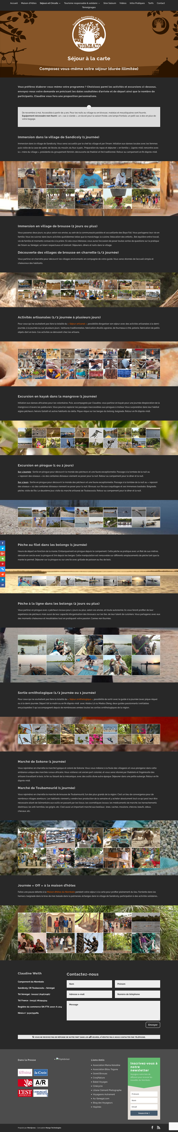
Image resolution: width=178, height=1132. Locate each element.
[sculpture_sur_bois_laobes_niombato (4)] (82, 368)
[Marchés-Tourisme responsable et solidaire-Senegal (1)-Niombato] (117, 867)
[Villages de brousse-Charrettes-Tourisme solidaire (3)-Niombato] (82, 289)
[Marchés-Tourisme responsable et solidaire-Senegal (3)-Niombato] (89, 847)
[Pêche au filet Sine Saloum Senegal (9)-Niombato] (124, 585)
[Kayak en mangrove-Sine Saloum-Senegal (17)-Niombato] (82, 437)
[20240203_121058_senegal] (153, 378)
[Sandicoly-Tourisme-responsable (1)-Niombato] (89, 208)
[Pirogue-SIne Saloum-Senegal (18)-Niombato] (139, 526)
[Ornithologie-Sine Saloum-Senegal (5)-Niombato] (68, 733)
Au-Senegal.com (101, 1098)
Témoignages (89, 8)
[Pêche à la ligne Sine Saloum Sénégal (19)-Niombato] (146, 674)
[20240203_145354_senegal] (82, 378)
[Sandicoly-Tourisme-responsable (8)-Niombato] (117, 208)
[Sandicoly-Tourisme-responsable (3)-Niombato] (89, 187)
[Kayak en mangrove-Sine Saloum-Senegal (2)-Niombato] (153, 447)
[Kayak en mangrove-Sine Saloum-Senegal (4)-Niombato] (124, 447)
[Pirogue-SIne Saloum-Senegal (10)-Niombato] (153, 516)
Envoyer (153, 1024)
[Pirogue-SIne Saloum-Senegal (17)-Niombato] (124, 526)
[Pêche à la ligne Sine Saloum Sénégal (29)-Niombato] (89, 674)
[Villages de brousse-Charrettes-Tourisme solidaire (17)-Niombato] (110, 289)
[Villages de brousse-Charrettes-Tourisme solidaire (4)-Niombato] (124, 289)
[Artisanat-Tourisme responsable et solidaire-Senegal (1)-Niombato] (25, 358)
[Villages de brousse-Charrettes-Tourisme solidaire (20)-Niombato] (139, 299)
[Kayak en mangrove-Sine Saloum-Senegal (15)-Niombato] (110, 437)
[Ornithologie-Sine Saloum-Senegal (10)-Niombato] (25, 733)
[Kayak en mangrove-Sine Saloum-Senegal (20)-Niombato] (39, 437)
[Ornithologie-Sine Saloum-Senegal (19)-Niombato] (53, 743)
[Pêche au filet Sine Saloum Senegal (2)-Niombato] (153, 585)
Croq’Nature (99, 1077)
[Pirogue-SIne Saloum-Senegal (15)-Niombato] (82, 526)
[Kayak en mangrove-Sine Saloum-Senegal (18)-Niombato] (68, 437)
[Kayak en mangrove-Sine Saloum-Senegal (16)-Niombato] (96, 437)
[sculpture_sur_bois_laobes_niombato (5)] (53, 368)
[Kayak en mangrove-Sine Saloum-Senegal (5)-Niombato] (110, 447)
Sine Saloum (109, 3)
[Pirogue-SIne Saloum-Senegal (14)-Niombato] (82, 516)
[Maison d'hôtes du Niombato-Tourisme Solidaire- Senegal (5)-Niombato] (146, 932)
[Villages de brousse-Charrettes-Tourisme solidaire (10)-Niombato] (53, 299)
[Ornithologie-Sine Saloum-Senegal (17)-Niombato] (110, 743)
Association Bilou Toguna (105, 1069)
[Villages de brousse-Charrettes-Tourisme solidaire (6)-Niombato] (39, 299)
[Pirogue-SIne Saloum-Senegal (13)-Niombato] (39, 526)
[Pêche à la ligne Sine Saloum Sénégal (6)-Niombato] (89, 654)
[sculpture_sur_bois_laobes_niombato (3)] (96, 368)
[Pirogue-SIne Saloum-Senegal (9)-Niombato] (124, 516)
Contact (161, 3)
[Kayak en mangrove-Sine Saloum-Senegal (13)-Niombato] (139, 437)
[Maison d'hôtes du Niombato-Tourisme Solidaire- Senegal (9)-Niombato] (117, 952)
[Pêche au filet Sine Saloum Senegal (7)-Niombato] (25, 585)
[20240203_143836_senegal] (110, 378)
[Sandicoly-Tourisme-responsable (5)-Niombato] (32, 208)
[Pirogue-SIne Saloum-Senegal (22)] (53, 526)
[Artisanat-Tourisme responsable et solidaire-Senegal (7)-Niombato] (139, 358)
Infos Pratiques (137, 3)
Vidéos (122, 3)
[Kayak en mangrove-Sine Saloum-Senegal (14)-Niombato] (124, 437)
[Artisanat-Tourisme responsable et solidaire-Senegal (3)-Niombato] (153, 358)
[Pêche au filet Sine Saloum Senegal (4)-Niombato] (68, 585)
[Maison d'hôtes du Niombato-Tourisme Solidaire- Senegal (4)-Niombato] (117, 932)
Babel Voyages (100, 1082)
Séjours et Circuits (49, 3)
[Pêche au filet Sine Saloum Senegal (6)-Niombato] (96, 585)
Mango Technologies (53, 1128)
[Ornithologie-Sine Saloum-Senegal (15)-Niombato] (25, 743)
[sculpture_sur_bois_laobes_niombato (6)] (68, 368)
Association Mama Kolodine (106, 1065)
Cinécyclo (98, 1086)
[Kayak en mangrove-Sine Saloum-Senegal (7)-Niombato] (82, 447)
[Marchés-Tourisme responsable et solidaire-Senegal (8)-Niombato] (60, 867)
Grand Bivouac (100, 1073)
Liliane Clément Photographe (107, 1090)
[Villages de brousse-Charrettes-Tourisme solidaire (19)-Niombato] (25, 299)
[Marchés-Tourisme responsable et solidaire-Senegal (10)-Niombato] (146, 867)
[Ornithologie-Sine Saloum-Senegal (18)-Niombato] (39, 743)
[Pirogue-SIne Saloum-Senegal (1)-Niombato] (25, 516)
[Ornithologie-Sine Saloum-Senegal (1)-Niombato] (68, 743)
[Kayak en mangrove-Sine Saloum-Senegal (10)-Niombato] (39, 447)
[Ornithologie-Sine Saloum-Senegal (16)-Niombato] (124, 733)
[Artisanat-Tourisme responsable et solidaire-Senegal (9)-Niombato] (124, 358)
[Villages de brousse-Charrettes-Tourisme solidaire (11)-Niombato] (25, 289)
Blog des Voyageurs (103, 1102)
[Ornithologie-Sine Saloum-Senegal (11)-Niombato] (39, 733)
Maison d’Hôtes (28, 3)
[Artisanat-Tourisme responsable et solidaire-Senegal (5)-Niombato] (39, 358)
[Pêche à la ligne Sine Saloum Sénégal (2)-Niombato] (32, 654)
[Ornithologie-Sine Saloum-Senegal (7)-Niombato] (96, 733)
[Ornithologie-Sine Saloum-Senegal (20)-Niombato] (139, 743)
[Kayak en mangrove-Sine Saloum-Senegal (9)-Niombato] (53, 447)
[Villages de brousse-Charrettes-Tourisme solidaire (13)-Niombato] (53, 289)
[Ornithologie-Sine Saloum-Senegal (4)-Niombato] (124, 743)
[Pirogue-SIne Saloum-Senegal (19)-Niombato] (96, 526)
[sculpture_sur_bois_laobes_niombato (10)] (153, 368)
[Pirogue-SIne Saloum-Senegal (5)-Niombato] (96, 516)
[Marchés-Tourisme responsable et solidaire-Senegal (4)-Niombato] (117, 847)
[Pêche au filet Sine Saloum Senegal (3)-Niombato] (110, 585)
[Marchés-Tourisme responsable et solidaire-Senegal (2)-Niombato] (60, 847)
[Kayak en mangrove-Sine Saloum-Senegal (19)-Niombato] (53, 437)
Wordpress (31, 1128)
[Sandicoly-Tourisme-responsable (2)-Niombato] (146, 187)
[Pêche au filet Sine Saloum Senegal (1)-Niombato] (53, 585)
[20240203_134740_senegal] (139, 378)
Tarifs (151, 3)
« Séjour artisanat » (77, 324)
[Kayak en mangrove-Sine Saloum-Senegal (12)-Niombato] (153, 437)
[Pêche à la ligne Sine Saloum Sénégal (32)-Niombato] (60, 654)
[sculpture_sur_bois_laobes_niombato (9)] (25, 368)
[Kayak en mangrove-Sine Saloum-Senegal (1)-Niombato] (25, 437)
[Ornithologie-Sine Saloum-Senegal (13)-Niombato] (110, 733)
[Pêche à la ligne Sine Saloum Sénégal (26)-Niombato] (117, 674)
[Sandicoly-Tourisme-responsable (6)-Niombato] (60, 187)
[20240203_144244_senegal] (96, 378)
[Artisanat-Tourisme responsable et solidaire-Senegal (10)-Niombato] (53, 358)
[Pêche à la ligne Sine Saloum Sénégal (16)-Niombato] (146, 654)
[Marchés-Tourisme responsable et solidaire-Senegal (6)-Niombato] (32, 847)
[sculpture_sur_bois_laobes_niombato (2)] (110, 368)
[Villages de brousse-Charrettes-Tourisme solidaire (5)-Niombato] (139, 289)
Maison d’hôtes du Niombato (61, 892)
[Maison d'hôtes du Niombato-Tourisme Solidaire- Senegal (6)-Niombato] (32, 952)
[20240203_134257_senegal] (53, 378)
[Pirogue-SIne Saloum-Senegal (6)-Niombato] (39, 516)
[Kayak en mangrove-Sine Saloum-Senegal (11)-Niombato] (25, 447)
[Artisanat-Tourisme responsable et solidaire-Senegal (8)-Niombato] (68, 358)
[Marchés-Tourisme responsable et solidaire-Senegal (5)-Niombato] (146, 847)
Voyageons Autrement (104, 1094)
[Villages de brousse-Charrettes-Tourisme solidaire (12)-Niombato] (153, 299)
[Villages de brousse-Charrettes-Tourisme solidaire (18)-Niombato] (68, 299)
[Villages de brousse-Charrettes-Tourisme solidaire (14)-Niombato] (153, 289)
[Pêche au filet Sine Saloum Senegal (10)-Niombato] (139, 585)
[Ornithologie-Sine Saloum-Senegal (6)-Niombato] (153, 743)
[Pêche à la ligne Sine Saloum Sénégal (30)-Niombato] (117, 654)
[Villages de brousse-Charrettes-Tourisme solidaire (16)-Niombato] (124, 299)
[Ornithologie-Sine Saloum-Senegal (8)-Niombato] (53, 733)
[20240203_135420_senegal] (124, 378)
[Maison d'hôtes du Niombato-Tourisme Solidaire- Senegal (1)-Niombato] (32, 932)
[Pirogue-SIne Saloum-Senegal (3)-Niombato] (110, 526)
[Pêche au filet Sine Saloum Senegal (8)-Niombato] (82, 585)
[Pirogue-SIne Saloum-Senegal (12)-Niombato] (25, 526)
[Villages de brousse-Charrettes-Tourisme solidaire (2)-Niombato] (68, 289)
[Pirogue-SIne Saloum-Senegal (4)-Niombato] (139, 516)
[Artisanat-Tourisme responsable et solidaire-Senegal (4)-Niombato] (110, 358)
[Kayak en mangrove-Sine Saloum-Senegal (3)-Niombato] (139, 447)
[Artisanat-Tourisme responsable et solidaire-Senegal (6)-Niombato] (82, 358)
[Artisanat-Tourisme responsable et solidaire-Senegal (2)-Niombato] (96, 358)
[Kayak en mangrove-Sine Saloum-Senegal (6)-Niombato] (96, 447)
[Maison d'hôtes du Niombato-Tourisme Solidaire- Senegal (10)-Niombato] (146, 952)
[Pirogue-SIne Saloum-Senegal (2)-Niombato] (53, 516)
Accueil (14, 3)
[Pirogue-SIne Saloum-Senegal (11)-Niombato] (110, 516)
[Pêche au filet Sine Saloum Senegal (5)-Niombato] (39, 585)
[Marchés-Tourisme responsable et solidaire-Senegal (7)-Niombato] (32, 867)
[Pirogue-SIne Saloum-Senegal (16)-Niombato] (153, 526)
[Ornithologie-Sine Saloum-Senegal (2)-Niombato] (82, 743)
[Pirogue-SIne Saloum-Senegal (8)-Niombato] (68, 516)
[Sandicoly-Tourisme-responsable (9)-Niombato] (32, 187)
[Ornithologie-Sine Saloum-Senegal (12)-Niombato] (82, 733)
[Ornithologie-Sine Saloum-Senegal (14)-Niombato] (139, 733)
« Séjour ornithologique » (80, 699)
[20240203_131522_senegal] (25, 378)
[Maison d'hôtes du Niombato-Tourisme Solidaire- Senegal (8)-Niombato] (89, 952)
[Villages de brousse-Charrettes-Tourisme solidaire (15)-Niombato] (110, 299)
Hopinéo (97, 1107)
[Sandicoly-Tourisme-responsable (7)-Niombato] (60, 208)
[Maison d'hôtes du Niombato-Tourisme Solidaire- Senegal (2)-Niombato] (60, 932)
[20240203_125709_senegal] (68, 378)
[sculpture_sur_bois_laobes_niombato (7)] (39, 368)
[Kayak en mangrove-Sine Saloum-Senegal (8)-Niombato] (68, 447)
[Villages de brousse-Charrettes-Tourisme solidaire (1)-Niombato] (39, 289)
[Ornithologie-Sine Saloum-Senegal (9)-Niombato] (153, 733)
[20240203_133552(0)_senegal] (39, 378)
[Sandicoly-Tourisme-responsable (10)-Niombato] (146, 208)
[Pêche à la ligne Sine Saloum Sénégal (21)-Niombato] (32, 674)
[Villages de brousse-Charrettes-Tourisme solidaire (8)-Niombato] (82, 299)
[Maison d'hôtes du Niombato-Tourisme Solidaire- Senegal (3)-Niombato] (89, 932)
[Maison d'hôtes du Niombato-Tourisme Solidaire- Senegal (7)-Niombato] (60, 952)
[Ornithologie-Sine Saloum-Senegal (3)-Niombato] (96, 743)
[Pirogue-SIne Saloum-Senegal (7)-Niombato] (68, 526)
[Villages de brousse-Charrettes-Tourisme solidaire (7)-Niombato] (96, 289)
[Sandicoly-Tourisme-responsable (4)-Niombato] (117, 187)
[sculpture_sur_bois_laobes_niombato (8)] (139, 368)
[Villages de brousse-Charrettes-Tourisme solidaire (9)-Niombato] (96, 299)
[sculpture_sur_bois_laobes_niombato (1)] (124, 368)
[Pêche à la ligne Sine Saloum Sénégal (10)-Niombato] (60, 674)
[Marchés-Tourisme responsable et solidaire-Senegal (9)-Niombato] (89, 867)
